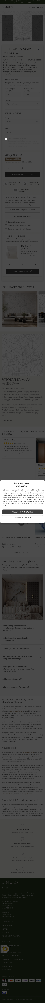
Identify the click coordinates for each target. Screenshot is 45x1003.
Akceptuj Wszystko (22, 512)
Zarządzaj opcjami (22, 518)
